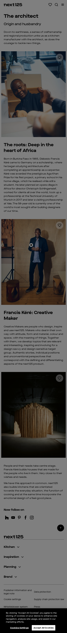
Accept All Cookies (44, 627)
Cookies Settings (19, 627)
